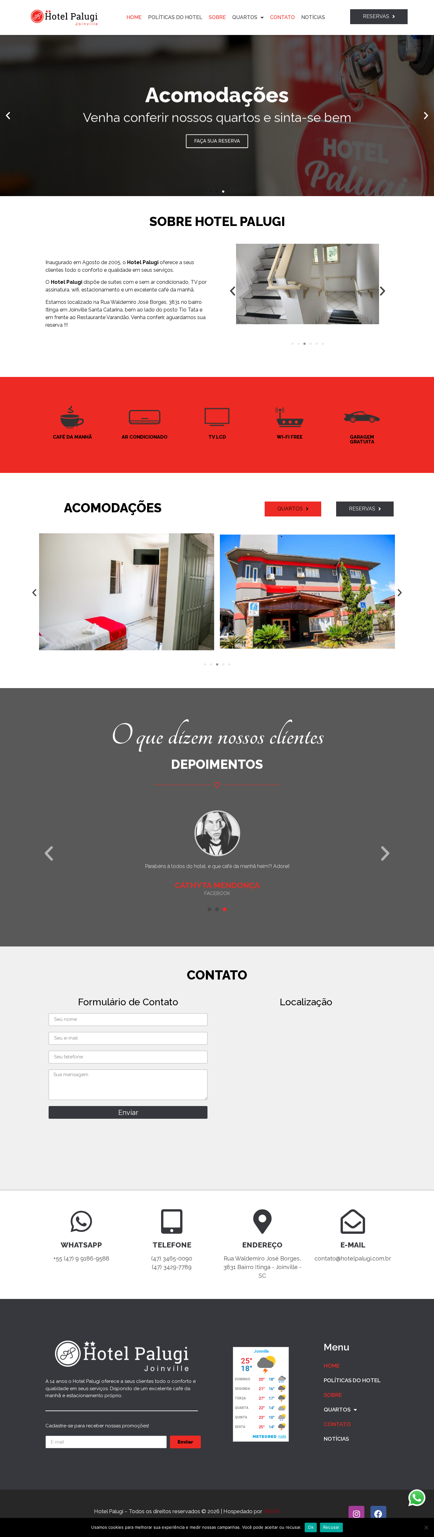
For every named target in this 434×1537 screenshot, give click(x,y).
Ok (311, 1527)
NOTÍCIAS (313, 17)
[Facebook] (378, 1514)
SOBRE (217, 17)
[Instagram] (356, 1514)
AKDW (271, 1511)
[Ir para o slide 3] (304, 344)
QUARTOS (244, 17)
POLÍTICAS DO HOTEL (175, 17)
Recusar (331, 1527)
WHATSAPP (81, 1244)
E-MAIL (352, 1244)
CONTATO (282, 17)
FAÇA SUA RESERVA (217, 140)
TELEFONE (172, 1244)
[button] (211, 191)
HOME (134, 17)
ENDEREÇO (262, 1244)
